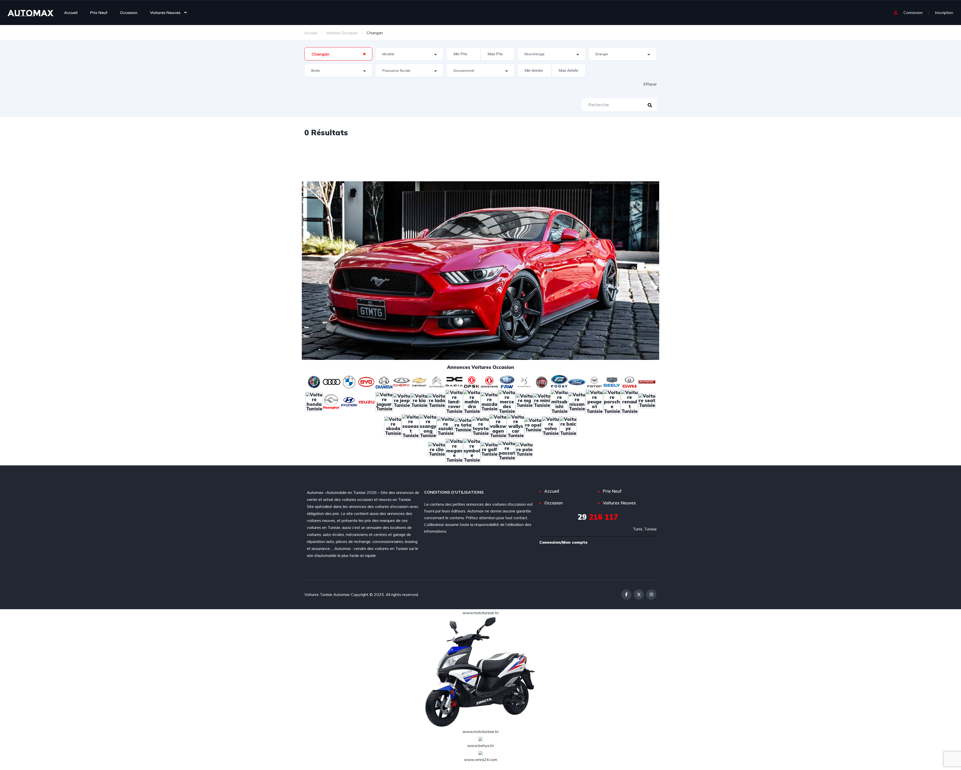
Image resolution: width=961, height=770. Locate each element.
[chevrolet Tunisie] (419, 381)
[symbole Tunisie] (471, 450)
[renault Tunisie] (629, 401)
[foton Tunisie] (594, 381)
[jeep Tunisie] (401, 401)
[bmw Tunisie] (349, 381)
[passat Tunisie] (507, 450)
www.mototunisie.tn (480, 612)
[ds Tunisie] (524, 381)
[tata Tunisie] (463, 426)
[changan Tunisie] (384, 381)
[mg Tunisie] (524, 401)
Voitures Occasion (342, 32)
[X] (639, 594)
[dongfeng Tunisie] (489, 381)
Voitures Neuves (165, 12)
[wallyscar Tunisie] (515, 426)
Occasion (128, 12)
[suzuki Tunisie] (445, 426)
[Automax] (31, 12)
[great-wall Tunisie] (629, 381)
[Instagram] (651, 594)
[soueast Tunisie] (410, 426)
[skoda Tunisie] (393, 426)
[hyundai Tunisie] (349, 401)
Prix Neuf (98, 12)
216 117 (598, 517)
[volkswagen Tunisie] (498, 426)
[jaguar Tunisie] (384, 401)
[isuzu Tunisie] (366, 401)
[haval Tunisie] (647, 381)
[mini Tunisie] (542, 401)
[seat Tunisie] (647, 401)
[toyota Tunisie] (480, 426)
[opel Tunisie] (533, 426)
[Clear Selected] (364, 53)
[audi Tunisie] (331, 381)
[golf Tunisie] (489, 450)
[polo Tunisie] (524, 450)
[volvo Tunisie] (550, 426)
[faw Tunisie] (507, 381)
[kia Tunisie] (419, 401)
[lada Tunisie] (436, 401)
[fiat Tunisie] (542, 381)
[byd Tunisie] (366, 381)
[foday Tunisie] (559, 381)
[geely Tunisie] (612, 381)
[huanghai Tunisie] (331, 401)
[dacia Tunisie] (454, 381)
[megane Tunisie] (454, 450)
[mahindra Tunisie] (471, 401)
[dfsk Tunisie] (471, 381)
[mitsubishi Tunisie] (559, 401)
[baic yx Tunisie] (568, 426)
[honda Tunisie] (314, 401)
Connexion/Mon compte (563, 542)
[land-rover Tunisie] (454, 401)
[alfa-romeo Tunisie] (314, 381)
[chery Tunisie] (401, 381)
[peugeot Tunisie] (594, 401)
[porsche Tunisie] (612, 401)
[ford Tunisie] (577, 381)
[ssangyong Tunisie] (428, 426)
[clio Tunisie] (436, 450)
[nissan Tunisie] (577, 401)
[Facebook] (626, 594)
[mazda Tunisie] (489, 401)
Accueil (71, 12)
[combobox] (338, 54)
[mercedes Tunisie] (507, 401)
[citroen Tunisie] (436, 381)
